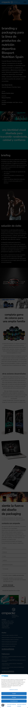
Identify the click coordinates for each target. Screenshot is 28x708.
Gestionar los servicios (14, 689)
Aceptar (14, 693)
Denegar (14, 697)
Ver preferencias (14, 701)
